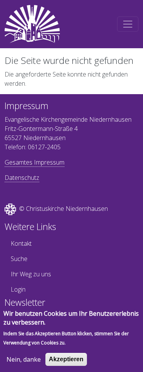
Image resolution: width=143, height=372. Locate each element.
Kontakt (21, 243)
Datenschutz (22, 177)
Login (18, 289)
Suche (19, 259)
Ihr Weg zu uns (31, 274)
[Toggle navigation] (127, 24)
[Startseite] (32, 24)
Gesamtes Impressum (34, 162)
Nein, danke (23, 359)
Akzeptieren (66, 359)
